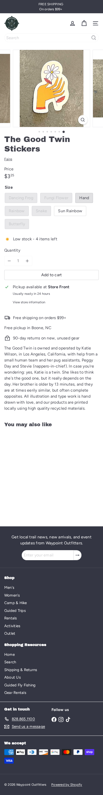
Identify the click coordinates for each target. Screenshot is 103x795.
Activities (12, 626)
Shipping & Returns (20, 670)
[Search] (94, 37)
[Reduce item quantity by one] (9, 261)
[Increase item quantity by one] (27, 261)
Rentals (10, 618)
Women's (12, 595)
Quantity (12, 250)
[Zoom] (83, 119)
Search (10, 662)
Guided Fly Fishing (20, 685)
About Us (12, 677)
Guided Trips (15, 610)
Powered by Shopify (66, 784)
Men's (9, 587)
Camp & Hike (15, 603)
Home (9, 654)
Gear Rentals (15, 692)
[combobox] (51, 37)
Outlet (9, 633)
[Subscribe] (78, 555)
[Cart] (84, 23)
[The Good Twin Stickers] (35, 474)
